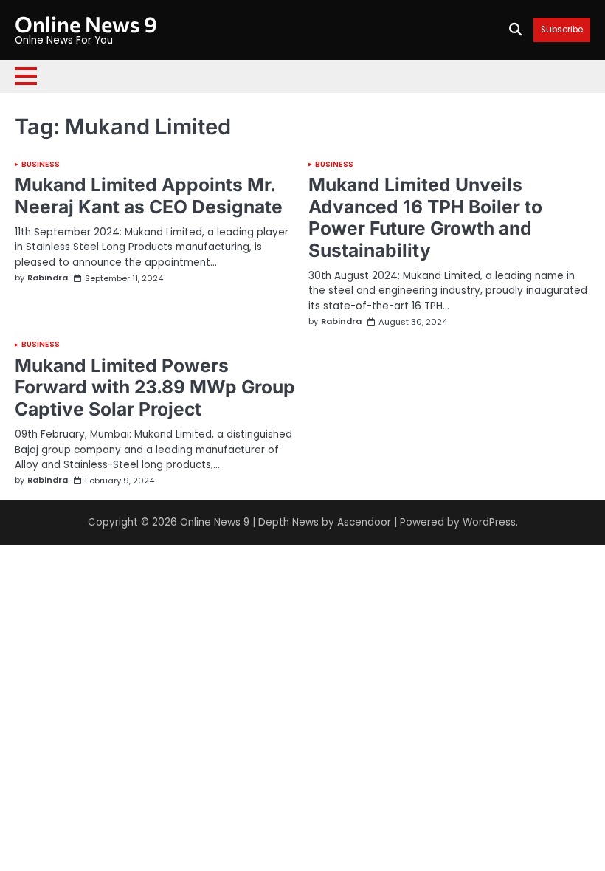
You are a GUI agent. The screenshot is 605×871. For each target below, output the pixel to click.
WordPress (489, 522)
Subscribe (562, 30)
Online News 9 (86, 23)
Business (40, 164)
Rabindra (47, 278)
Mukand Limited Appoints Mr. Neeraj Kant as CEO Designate (149, 195)
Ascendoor (364, 522)
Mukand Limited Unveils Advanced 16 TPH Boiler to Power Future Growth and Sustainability (425, 217)
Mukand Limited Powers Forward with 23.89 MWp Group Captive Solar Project (155, 387)
